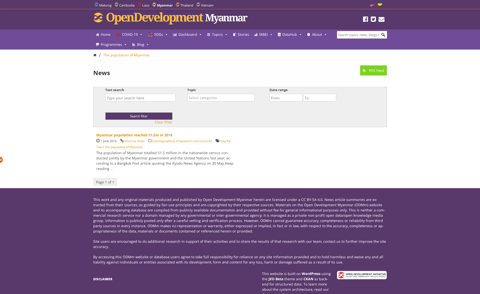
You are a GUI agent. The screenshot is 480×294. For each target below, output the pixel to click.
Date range (279, 90)
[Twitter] (373, 20)
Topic (191, 90)
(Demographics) (164, 141)
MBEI (263, 34)
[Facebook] (365, 20)
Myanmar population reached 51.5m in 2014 (134, 135)
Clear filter (163, 122)
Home (105, 34)
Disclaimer (102, 279)
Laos (145, 5)
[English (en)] (372, 5)
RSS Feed (376, 70)
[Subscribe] (381, 20)
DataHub (289, 34)
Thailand (186, 5)
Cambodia (126, 5)
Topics (217, 34)
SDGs (158, 34)
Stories (243, 34)
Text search (114, 90)
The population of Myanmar (126, 55)
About (317, 34)
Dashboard (187, 34)
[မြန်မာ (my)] (380, 5)
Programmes (111, 44)
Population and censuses (195, 141)
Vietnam (207, 5)
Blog (140, 44)
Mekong (105, 5)
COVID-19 (130, 34)
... (111, 168)
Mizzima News (134, 141)
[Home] (94, 55)
